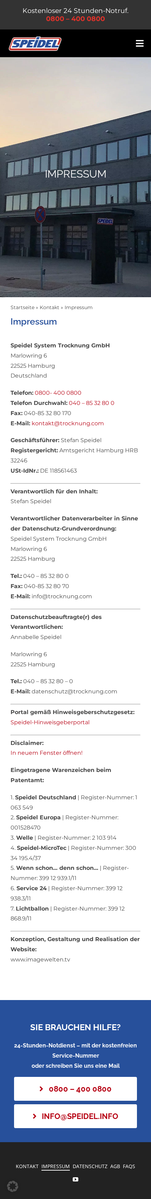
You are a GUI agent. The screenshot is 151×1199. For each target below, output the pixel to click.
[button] (12, 1186)
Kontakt (49, 307)
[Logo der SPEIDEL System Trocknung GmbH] (35, 39)
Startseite (22, 307)
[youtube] (75, 1179)
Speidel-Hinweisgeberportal (50, 722)
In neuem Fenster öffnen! (47, 753)
